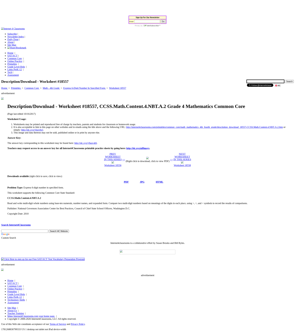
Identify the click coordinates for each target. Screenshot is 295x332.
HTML (159, 182)
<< (123, 159)
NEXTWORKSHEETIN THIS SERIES (182, 157)
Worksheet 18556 (112, 165)
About (10, 42)
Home (10, 53)
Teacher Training (15, 313)
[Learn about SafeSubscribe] (147, 26)
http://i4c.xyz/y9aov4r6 (85, 143)
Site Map (11, 45)
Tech (9, 72)
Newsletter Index (15, 36)
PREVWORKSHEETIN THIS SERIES (113, 157)
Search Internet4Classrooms (16, 225)
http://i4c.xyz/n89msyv (137, 148)
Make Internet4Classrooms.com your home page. (31, 316)
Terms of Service (58, 324)
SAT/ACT (12, 55)
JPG (142, 182)
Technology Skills (16, 300)
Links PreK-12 (14, 69)
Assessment (13, 75)
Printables (12, 64)
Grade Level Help (16, 66)
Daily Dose (12, 39)
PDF (126, 182)
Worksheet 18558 (182, 165)
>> (171, 159)
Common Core (14, 58)
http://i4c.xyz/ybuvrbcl (32, 130)
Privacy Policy (78, 324)
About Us (12, 310)
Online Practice (14, 61)
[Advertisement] (57, 8)
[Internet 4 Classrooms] (13, 28)
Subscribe (12, 34)
